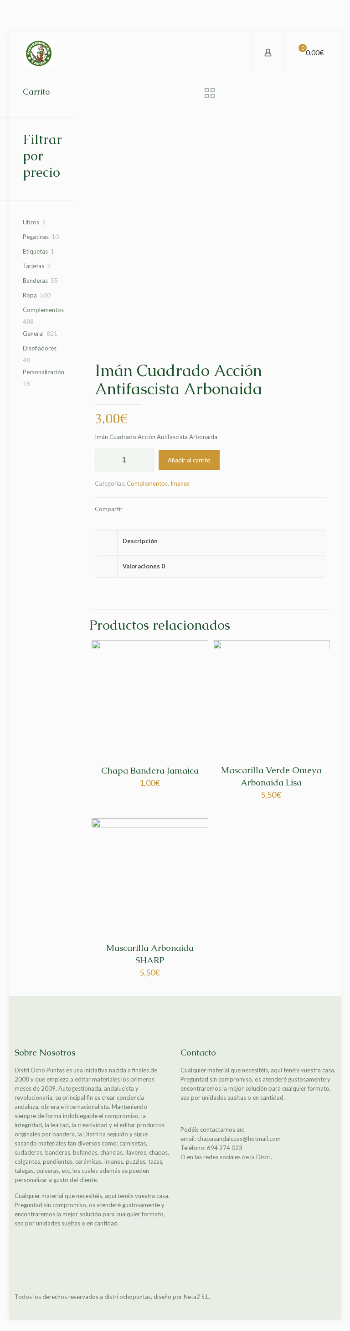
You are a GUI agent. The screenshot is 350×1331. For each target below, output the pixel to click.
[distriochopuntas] (39, 52)
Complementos (147, 483)
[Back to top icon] (325, 1297)
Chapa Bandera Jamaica (150, 770)
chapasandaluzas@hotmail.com (239, 1138)
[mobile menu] (238, 52)
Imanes (180, 483)
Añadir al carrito (189, 460)
